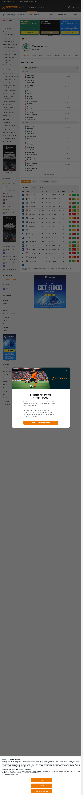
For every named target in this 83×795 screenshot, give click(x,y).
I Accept (41, 780)
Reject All (41, 785)
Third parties (30, 766)
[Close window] (66, 370)
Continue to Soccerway (41, 423)
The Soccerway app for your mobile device (39, 412)
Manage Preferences (41, 791)
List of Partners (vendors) (10, 774)
